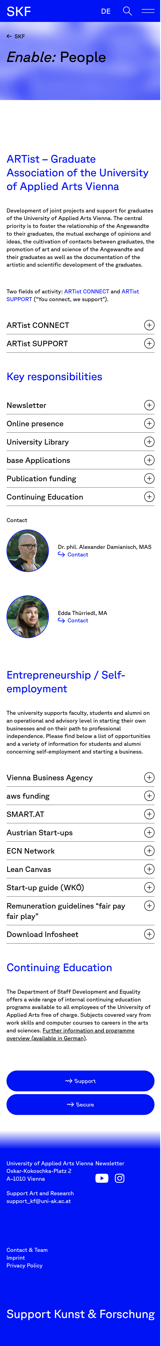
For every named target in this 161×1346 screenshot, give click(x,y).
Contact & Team (27, 1250)
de (106, 11)
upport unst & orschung (18, 10)
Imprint (15, 1257)
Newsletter (109, 1163)
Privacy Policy (24, 1265)
